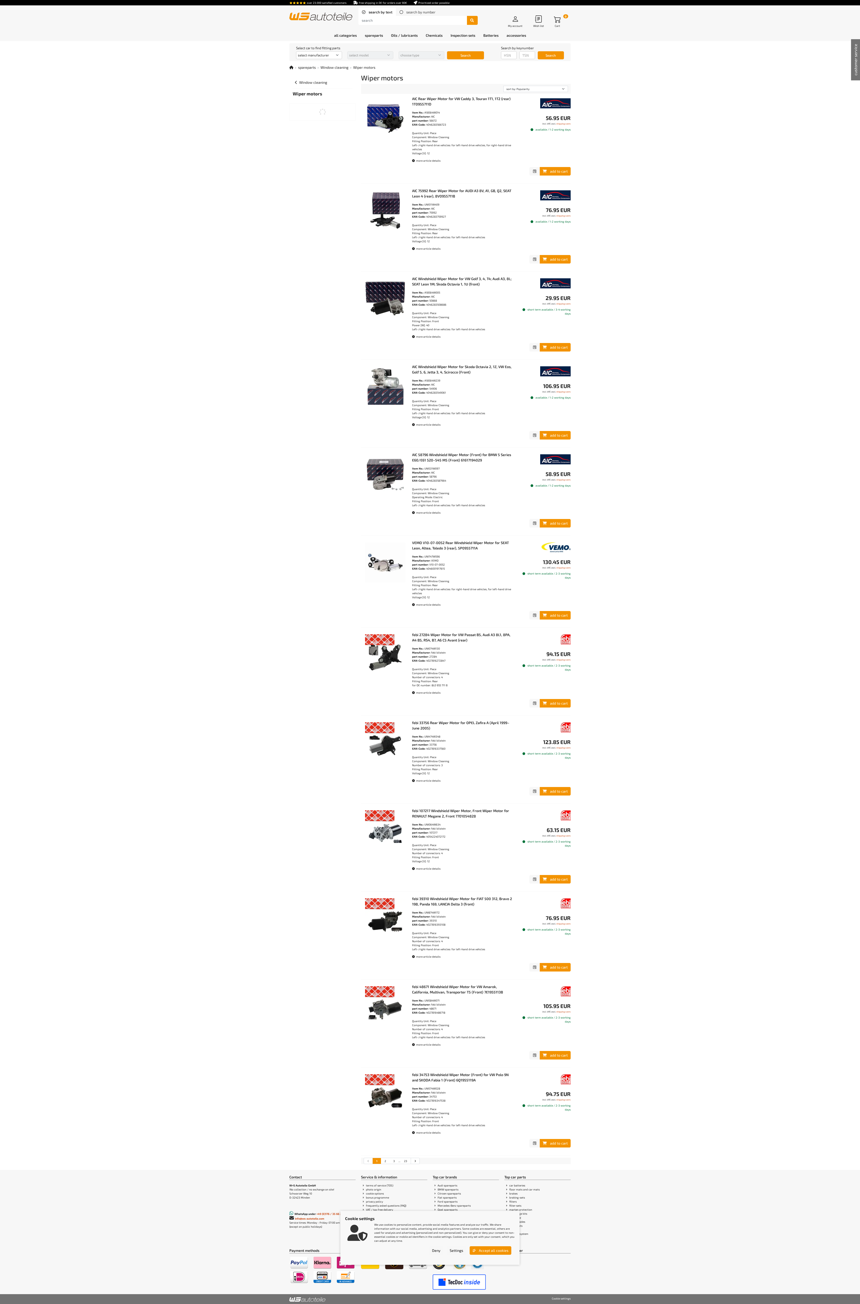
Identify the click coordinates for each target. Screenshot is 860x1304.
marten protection (520, 1209)
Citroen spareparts (449, 1193)
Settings (456, 1250)
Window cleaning (334, 67)
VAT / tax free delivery (379, 1209)
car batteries (517, 1185)
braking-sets (517, 1197)
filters (513, 1201)
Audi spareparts (447, 1185)
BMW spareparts (448, 1189)
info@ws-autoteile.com (309, 1218)
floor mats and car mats (524, 1189)
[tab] (377, 12)
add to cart (559, 171)
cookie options (375, 1193)
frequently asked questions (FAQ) (386, 1205)
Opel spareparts (448, 1209)
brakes (513, 1193)
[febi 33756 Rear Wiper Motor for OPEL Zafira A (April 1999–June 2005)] (385, 742)
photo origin (373, 1189)
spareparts (307, 67)
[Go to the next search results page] (415, 1161)
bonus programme (377, 1197)
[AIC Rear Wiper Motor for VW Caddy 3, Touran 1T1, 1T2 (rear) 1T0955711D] (385, 118)
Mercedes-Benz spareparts (454, 1205)
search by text (380, 12)
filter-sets (515, 1205)
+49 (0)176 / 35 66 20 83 (331, 1213)
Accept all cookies (493, 1250)
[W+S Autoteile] (320, 17)
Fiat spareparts (447, 1197)
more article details (428, 160)
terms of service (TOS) (379, 1185)
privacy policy (374, 1201)
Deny (436, 1250)
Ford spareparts (448, 1201)
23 (405, 1160)
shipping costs (563, 123)
